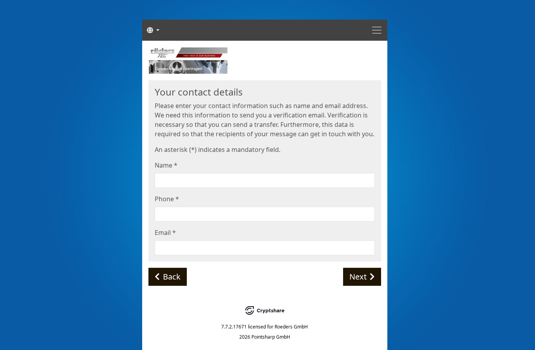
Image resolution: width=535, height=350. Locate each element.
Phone (167, 199)
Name (166, 165)
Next (358, 276)
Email (165, 232)
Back (172, 276)
